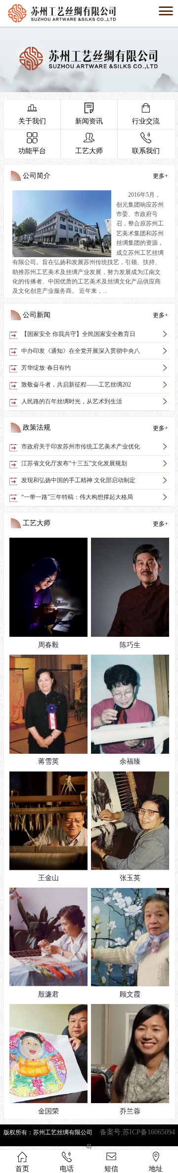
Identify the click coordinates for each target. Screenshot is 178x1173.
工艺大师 (89, 143)
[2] (89, 90)
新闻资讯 (89, 114)
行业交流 (146, 114)
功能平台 (32, 143)
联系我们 (146, 143)
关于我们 (32, 114)
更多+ (160, 175)
